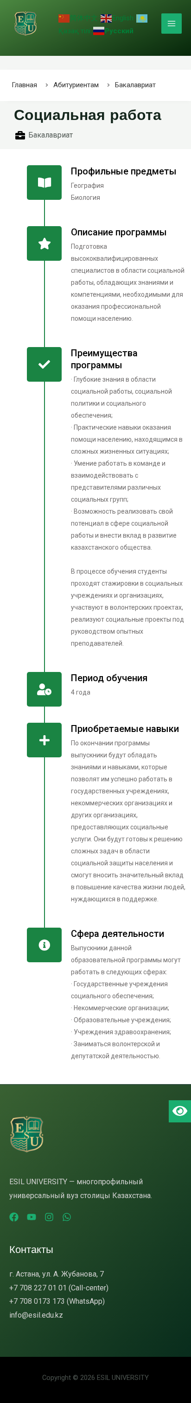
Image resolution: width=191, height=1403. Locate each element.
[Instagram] (49, 1217)
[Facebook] (14, 1217)
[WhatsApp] (66, 1217)
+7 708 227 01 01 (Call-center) (58, 1287)
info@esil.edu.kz (36, 1315)
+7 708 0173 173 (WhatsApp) (57, 1301)
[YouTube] (31, 1217)
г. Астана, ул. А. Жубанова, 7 (56, 1274)
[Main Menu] (171, 23)
